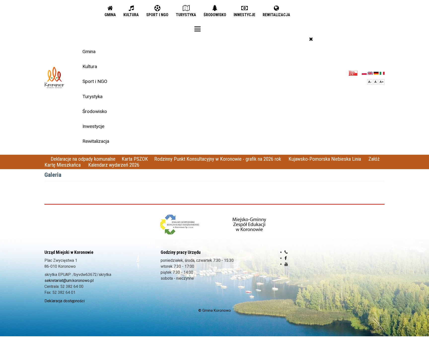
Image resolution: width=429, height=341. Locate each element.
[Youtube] (286, 264)
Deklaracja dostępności (64, 301)
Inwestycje (93, 126)
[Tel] (286, 252)
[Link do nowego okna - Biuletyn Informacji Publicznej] (354, 73)
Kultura (89, 66)
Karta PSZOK (135, 159)
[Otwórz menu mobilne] (197, 28)
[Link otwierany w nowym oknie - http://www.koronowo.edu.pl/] (249, 224)
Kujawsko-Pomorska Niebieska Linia (325, 159)
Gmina (89, 51)
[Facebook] (286, 258)
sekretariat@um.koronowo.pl (69, 280)
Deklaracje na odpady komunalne (83, 159)
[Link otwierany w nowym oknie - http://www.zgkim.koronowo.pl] (179, 224)
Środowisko (94, 111)
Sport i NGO (94, 81)
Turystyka (92, 96)
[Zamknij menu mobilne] (311, 39)
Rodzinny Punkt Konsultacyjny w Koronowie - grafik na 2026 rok (218, 159)
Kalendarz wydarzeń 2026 (113, 165)
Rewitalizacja (95, 141)
